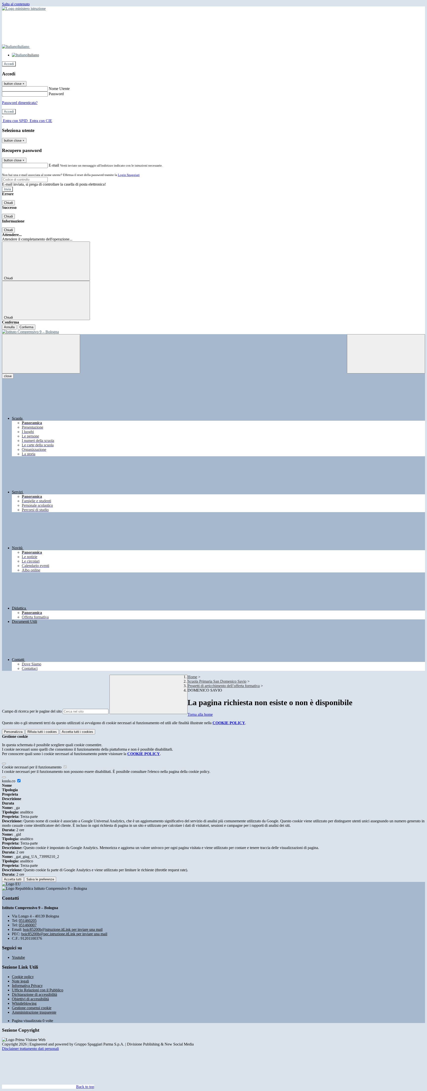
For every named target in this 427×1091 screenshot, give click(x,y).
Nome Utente (59, 89)
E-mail (54, 165)
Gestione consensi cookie (31, 1008)
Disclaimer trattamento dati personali (30, 1049)
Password (56, 94)
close (8, 376)
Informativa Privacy (27, 985)
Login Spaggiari (129, 175)
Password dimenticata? (20, 103)
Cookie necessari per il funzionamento (32, 767)
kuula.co (9, 781)
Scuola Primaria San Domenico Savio (217, 681)
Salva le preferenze (40, 879)
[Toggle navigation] (41, 353)
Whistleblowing (24, 1003)
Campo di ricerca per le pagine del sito (32, 711)
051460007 (28, 925)
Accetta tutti (77, 732)
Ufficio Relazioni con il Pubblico (37, 990)
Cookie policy (23, 977)
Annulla (9, 327)
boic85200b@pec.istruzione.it (64, 934)
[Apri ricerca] (386, 353)
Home (192, 677)
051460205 (28, 920)
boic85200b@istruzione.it (63, 929)
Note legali (20, 981)
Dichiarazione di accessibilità (34, 994)
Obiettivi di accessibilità (30, 999)
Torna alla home (200, 714)
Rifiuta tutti (42, 732)
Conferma (26, 327)
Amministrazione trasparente (34, 1012)
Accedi (9, 64)
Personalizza (13, 732)
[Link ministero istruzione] (24, 8)
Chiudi (8, 203)
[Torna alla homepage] (213, 332)
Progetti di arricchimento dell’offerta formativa (224, 686)
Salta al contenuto (16, 4)
